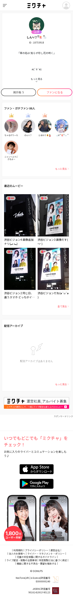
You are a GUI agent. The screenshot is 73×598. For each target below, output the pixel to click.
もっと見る (61, 168)
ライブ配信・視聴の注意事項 (21, 560)
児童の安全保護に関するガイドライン (36, 556)
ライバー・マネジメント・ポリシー (46, 553)
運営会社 (55, 550)
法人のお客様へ (17, 553)
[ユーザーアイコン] (66, 5)
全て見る (62, 306)
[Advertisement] (36, 423)
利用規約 (18, 550)
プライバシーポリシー (36, 550)
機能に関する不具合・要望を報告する (36, 563)
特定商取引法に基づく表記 (53, 560)
